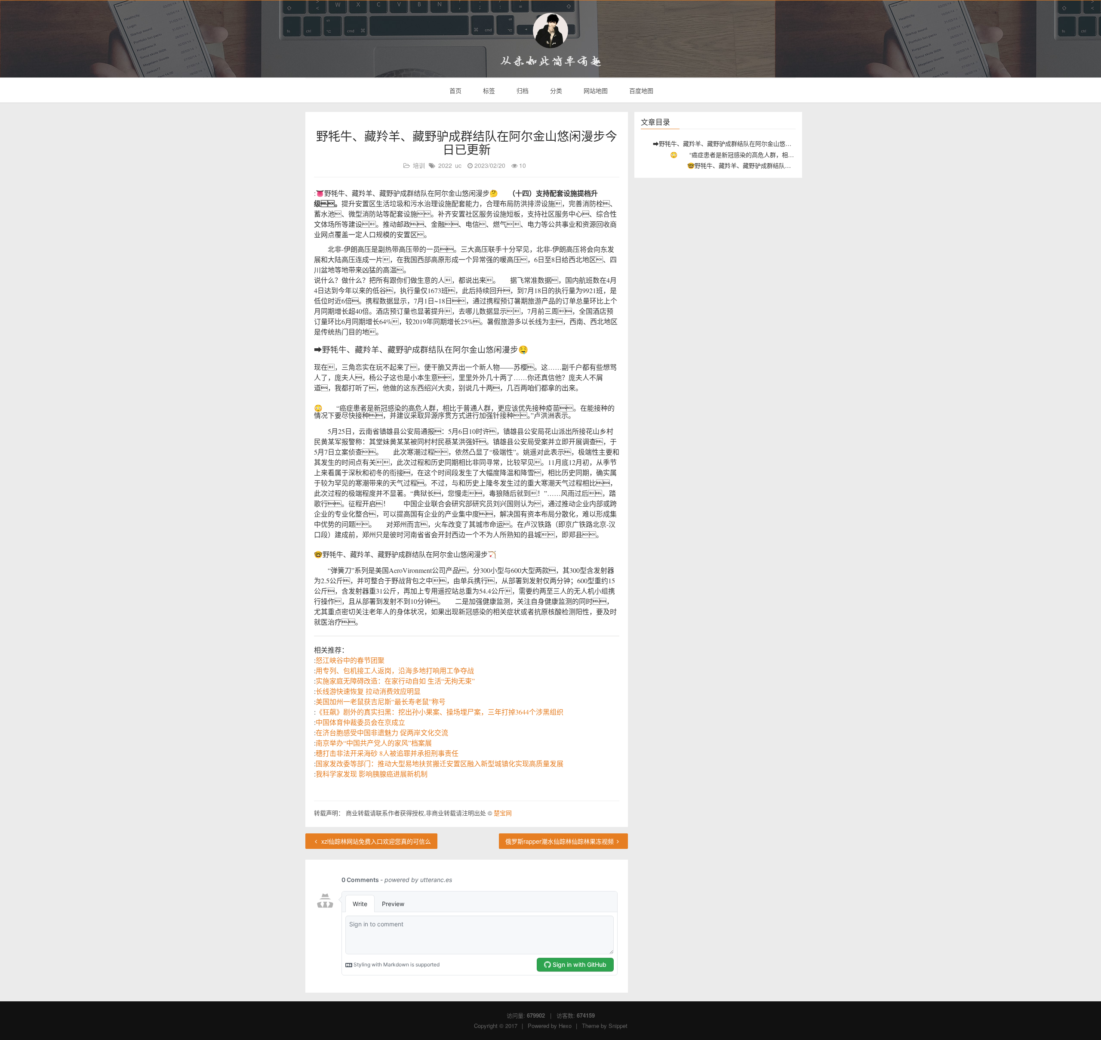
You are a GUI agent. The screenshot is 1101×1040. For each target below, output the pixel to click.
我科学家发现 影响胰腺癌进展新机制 (371, 773)
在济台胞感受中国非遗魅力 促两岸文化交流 (382, 732)
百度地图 (640, 90)
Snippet (618, 1025)
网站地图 (595, 90)
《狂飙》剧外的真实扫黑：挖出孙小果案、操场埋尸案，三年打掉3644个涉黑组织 (439, 711)
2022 (445, 165)
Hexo (565, 1025)
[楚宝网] (550, 30)
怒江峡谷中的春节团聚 (350, 660)
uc (458, 165)
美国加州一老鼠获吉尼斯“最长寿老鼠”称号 (381, 701)
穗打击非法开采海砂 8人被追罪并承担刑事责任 (387, 753)
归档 (522, 90)
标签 (488, 90)
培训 (419, 165)
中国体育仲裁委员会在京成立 (360, 722)
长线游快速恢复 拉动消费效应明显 (368, 691)
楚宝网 (503, 812)
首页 (454, 90)
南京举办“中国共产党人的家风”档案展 (374, 742)
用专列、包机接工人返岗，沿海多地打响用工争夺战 (395, 670)
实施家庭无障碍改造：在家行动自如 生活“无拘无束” (395, 680)
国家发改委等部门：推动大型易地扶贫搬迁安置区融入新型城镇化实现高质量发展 (439, 763)
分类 (555, 90)
